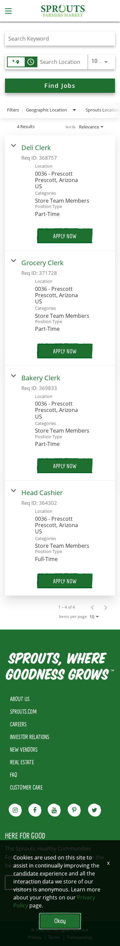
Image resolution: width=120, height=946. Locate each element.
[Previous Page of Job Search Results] (92, 607)
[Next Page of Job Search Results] (105, 607)
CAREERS (18, 724)
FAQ (13, 774)
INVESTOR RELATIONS (29, 736)
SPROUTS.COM (23, 711)
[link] (60, 193)
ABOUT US (20, 698)
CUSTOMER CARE (26, 787)
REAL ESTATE (22, 762)
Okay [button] (60, 920)
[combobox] (56, 38)
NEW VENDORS (24, 749)
